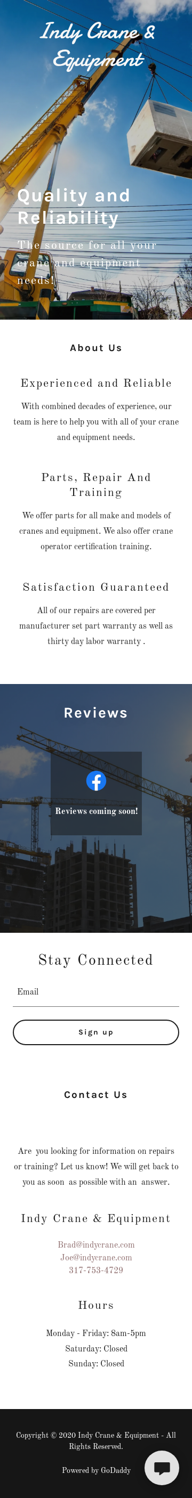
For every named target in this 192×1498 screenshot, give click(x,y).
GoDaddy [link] (116, 1471)
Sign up (96, 1032)
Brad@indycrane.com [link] (96, 1245)
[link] (96, 44)
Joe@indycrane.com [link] (96, 1258)
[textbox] (96, 993)
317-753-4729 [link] (96, 1271)
